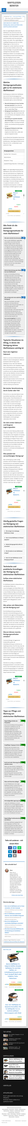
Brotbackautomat (22, 1109)
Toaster (8, 1113)
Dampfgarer (23, 1113)
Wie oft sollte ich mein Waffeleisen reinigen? (13, 552)
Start (11, 16)
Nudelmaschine (6, 1110)
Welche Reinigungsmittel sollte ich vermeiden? (13, 545)
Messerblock (4, 1113)
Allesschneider (11, 1115)
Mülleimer (16, 1115)
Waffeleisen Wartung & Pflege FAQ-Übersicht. (14, 941)
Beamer (22, 1110)
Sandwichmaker (17, 1110)
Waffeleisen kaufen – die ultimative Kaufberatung (14, 1047)
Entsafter (16, 1109)
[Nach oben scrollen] (25, 1123)
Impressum (23, 1120)
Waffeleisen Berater (14, 4)
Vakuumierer (17, 1112)
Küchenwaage (13, 1113)
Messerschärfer (12, 1116)
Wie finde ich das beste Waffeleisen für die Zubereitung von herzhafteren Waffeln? (14, 930)
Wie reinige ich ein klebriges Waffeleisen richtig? (11, 532)
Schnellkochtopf (11, 1112)
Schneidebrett (21, 1115)
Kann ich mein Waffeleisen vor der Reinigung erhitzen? (13, 558)
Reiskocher (12, 1110)
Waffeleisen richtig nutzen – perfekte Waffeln (15, 1039)
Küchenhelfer (11, 1109)
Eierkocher (17, 1116)
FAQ (23, 16)
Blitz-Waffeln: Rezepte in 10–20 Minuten (16, 1035)
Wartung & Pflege (17, 16)
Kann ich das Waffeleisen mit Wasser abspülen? (14, 538)
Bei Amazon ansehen (14, 211)
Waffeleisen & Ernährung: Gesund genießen (16, 1043)
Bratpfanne (6, 1115)
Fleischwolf (18, 1113)
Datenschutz (18, 1120)
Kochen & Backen (5, 1109)
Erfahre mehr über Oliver (17, 895)
